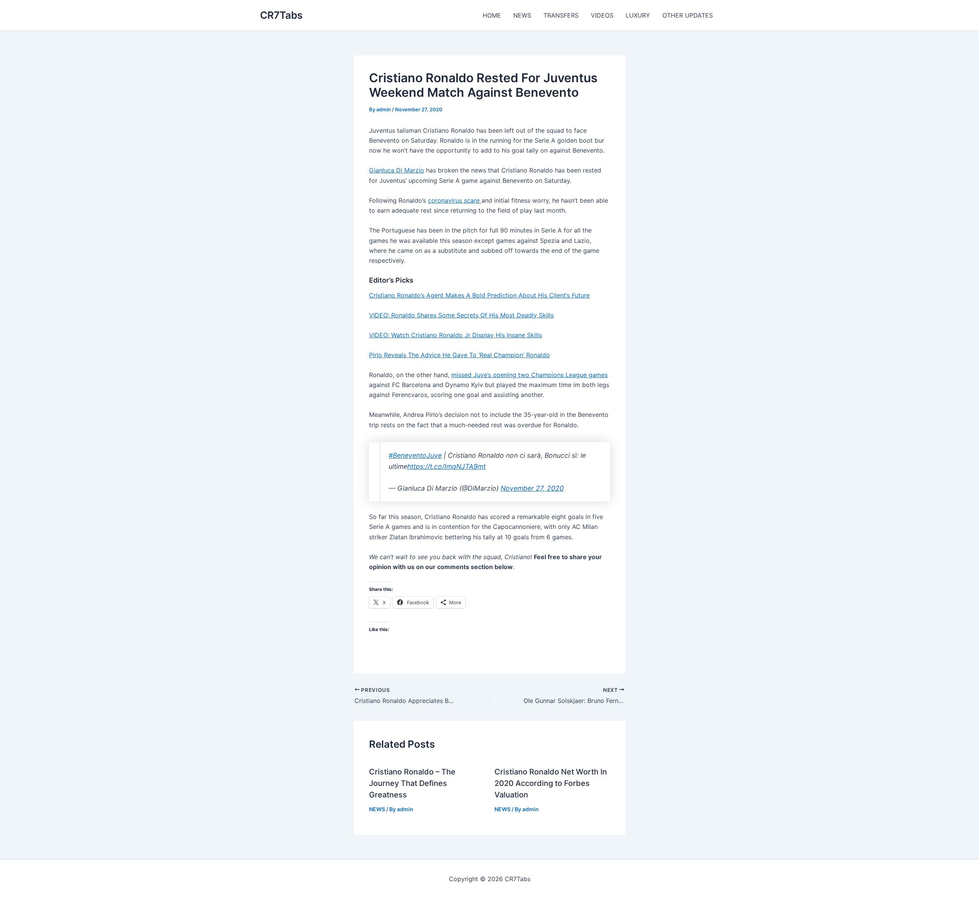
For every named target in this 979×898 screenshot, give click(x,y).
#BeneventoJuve (415, 455)
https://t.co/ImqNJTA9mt (446, 466)
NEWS (522, 15)
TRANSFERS (561, 15)
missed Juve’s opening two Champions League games (529, 375)
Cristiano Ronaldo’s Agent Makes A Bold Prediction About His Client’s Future (479, 295)
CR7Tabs (281, 15)
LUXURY (638, 15)
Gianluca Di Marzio (396, 170)
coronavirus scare (454, 200)
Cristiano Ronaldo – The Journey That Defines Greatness (412, 783)
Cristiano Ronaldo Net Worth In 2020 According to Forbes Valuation (550, 783)
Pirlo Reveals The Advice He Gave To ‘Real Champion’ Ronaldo (459, 355)
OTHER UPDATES (687, 15)
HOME (492, 15)
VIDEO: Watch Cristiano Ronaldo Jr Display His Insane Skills (455, 335)
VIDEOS (602, 15)
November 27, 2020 (532, 488)
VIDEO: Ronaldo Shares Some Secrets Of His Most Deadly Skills (461, 315)
